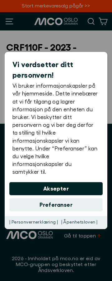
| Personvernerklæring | (33, 222)
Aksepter (56, 188)
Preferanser (56, 205)
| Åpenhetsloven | (79, 222)
